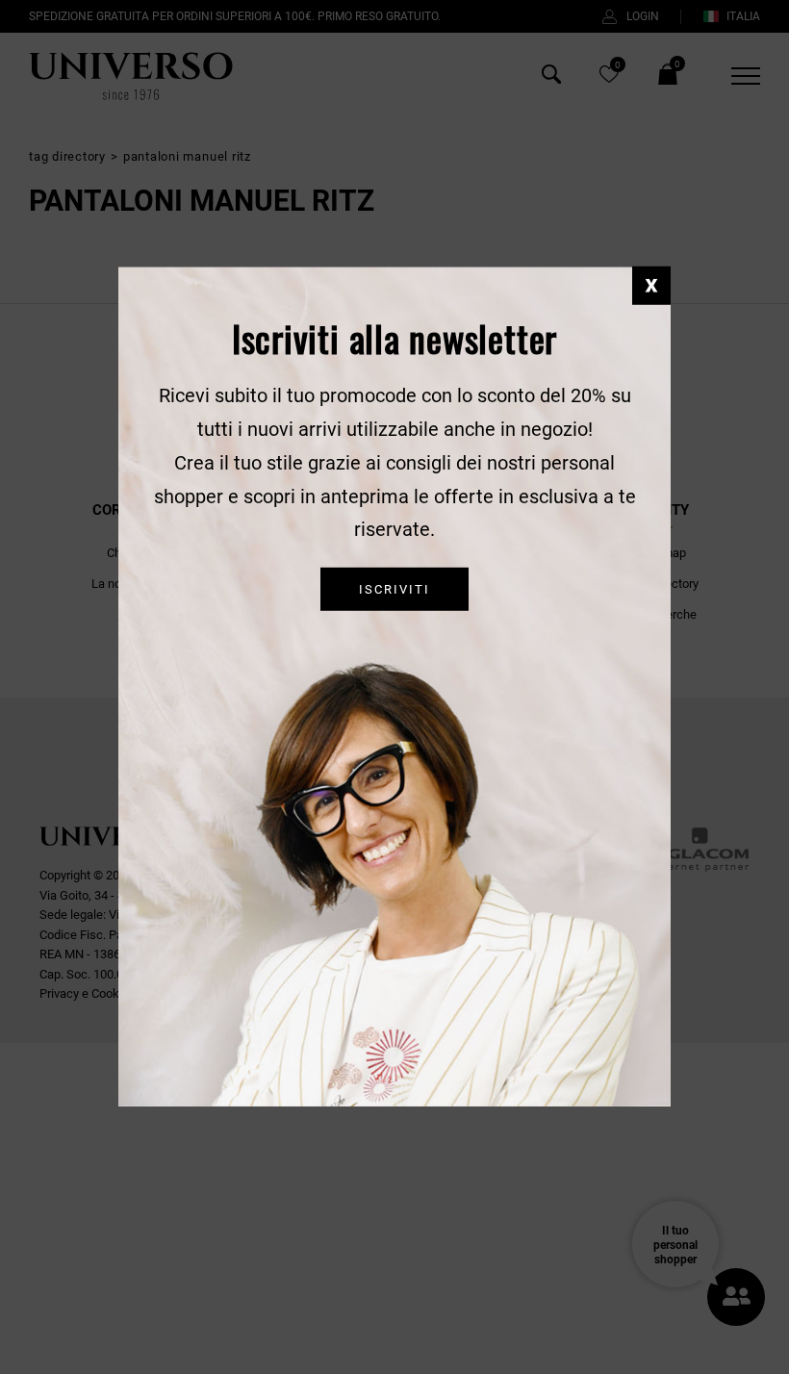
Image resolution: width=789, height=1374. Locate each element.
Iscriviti (394, 589)
